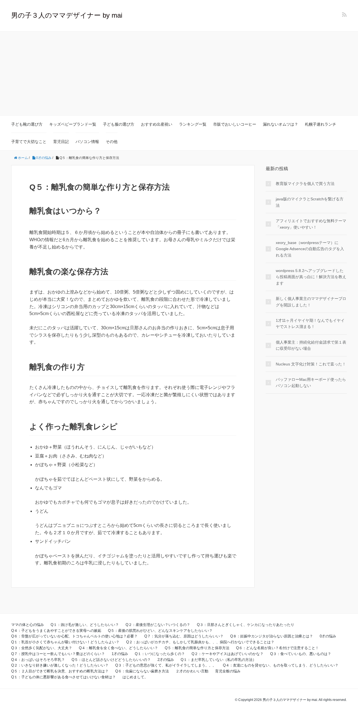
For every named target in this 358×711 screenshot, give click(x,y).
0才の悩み (328, 636)
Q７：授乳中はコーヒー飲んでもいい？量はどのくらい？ (58, 654)
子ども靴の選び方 (27, 124)
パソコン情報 (87, 141)
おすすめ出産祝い (156, 124)
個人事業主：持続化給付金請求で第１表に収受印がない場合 (311, 345)
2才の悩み (165, 660)
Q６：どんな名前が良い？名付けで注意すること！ (277, 648)
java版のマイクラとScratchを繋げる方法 (309, 202)
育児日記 (61, 141)
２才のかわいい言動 (192, 671)
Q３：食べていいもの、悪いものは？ (300, 654)
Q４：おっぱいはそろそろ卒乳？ (38, 660)
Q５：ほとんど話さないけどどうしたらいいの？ (111, 660)
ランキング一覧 (192, 124)
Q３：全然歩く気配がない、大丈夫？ (41, 648)
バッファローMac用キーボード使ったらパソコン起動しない (311, 382)
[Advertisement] (179, 73)
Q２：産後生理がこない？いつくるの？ (158, 625)
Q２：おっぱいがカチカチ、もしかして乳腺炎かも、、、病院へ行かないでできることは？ (200, 642)
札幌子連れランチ (320, 124)
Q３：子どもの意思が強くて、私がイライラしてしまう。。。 (165, 665)
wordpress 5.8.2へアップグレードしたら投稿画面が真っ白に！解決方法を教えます (311, 276)
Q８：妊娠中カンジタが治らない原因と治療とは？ (271, 636)
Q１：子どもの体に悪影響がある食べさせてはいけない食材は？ (63, 677)
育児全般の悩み (228, 671)
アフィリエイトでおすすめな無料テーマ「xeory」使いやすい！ (311, 224)
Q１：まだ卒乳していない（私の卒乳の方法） (218, 660)
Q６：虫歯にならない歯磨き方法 (142, 671)
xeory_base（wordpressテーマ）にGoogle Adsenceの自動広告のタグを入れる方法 (310, 248)
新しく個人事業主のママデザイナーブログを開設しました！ (311, 301)
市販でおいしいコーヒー (234, 124)
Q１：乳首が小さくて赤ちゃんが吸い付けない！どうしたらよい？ (65, 642)
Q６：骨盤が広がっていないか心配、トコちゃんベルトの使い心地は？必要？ (74, 636)
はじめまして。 (135, 677)
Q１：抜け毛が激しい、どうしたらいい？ (85, 625)
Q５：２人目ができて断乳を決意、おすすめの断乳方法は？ (60, 671)
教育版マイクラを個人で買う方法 (305, 183)
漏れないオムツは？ (280, 124)
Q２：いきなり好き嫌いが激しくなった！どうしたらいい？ (60, 665)
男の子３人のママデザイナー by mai (66, 15)
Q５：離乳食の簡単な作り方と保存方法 (197, 648)
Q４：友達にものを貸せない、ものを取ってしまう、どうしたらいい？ (280, 665)
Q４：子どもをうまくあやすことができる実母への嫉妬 (56, 630)
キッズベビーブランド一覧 (72, 124)
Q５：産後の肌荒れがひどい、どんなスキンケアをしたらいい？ (160, 630)
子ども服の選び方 (118, 124)
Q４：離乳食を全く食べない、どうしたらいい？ (118, 648)
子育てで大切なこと (28, 141)
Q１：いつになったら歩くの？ (160, 654)
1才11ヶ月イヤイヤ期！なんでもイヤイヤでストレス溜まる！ (310, 323)
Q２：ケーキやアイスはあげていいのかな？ (227, 654)
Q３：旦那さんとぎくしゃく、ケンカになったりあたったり (245, 625)
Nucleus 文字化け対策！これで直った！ (311, 364)
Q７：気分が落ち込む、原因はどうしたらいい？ (183, 636)
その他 (111, 141)
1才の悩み (120, 654)
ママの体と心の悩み (27, 625)
